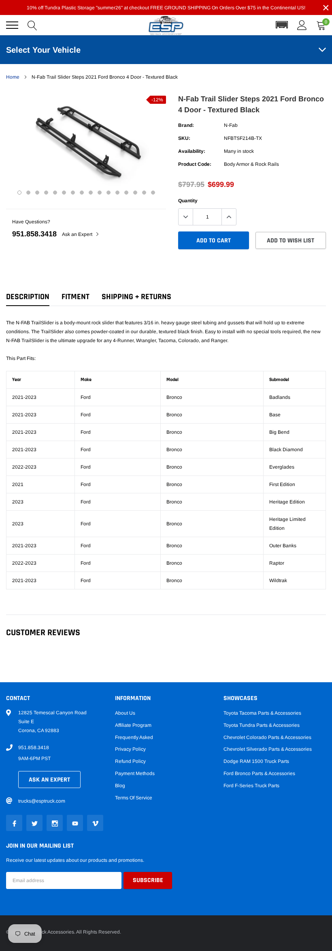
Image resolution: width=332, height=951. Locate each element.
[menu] (12, 25)
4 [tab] (46, 193)
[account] (302, 25)
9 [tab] (91, 193)
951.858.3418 (34, 234)
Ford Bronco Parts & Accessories (259, 773)
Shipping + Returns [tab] (136, 297)
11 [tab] (108, 193)
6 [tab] (64, 193)
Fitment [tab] (75, 297)
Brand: (186, 125)
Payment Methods (135, 773)
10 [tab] (100, 193)
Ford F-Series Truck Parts (251, 785)
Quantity (188, 200)
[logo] (166, 25)
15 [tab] (144, 193)
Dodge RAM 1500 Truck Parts (256, 761)
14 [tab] (135, 193)
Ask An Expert (49, 779)
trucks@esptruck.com (41, 801)
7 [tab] (73, 193)
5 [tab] (55, 193)
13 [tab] (126, 193)
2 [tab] (28, 193)
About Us (125, 713)
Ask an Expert (78, 234)
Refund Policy (130, 761)
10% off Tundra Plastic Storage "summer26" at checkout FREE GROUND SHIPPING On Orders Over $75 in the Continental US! (166, 8)
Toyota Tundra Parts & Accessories (261, 725)
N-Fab (231, 125)
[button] (282, 25)
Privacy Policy (130, 749)
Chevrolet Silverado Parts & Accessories (267, 749)
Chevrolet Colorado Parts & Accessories (267, 737)
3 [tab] (37, 193)
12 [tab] (117, 193)
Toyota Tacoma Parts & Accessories (262, 713)
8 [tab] (82, 193)
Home (12, 77)
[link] (14, 823)
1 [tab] (19, 193)
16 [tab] (153, 193)
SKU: (184, 138)
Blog (120, 785)
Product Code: (194, 164)
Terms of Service (133, 798)
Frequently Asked (134, 737)
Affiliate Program (133, 725)
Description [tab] (27, 297)
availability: (191, 151)
